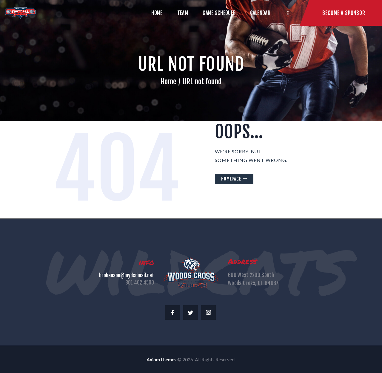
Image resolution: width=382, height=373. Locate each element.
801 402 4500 (139, 282)
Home (168, 81)
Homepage (231, 179)
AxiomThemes (161, 359)
